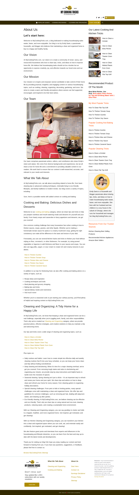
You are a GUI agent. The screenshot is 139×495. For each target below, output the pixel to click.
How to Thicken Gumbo (32, 255)
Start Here (75, 466)
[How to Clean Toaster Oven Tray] (95, 56)
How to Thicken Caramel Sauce (35, 266)
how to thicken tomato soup (99, 111)
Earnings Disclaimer (78, 473)
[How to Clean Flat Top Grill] (95, 74)
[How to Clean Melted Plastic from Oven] (95, 65)
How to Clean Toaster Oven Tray (36, 342)
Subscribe (32, 484)
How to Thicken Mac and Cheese (36, 260)
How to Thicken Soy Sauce (34, 263)
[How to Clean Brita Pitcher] (95, 48)
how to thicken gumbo (97, 115)
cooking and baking (42, 212)
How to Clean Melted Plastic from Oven (38, 345)
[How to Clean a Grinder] (95, 41)
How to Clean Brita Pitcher (33, 340)
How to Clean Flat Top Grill (34, 348)
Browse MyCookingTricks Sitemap (36, 453)
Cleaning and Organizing (78, 22)
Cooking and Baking (59, 22)
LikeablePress (77, 492)
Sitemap (74, 480)
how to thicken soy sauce (98, 118)
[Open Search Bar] (102, 23)
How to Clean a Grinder (32, 337)
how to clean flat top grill (98, 108)
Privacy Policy (76, 477)
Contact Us (75, 470)
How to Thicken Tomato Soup (34, 257)
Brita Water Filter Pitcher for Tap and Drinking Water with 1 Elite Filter (101, 95)
